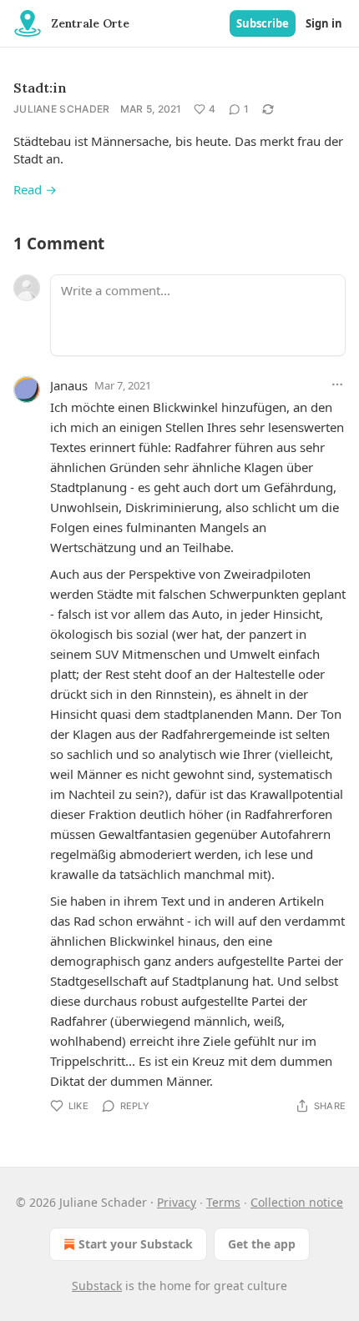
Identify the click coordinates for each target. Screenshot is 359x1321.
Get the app (262, 1244)
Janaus (69, 385)
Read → (35, 189)
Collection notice (296, 1202)
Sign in (324, 23)
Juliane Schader (61, 109)
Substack (97, 1285)
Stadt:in (40, 87)
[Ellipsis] (337, 384)
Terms (223, 1202)
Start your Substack (135, 1244)
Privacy (176, 1202)
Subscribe (262, 23)
